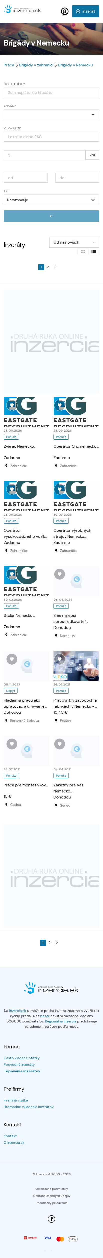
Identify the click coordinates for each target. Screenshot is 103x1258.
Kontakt (10, 1136)
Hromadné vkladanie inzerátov (29, 1106)
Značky (10, 106)
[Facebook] (51, 1219)
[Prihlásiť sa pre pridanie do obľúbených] (12, 405)
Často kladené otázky (22, 1058)
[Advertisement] (51, 341)
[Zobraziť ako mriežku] (83, 251)
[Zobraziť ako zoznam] (93, 251)
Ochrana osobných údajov (51, 1196)
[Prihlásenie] (64, 11)
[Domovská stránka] (22, 12)
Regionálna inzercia (60, 1021)
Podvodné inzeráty (19, 1064)
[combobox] (51, 137)
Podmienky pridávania (52, 1203)
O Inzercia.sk (14, 1142)
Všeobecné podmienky (51, 1189)
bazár (45, 1016)
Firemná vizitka (16, 1100)
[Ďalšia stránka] (56, 267)
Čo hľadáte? (14, 84)
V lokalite (12, 128)
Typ (7, 191)
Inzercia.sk (17, 1010)
